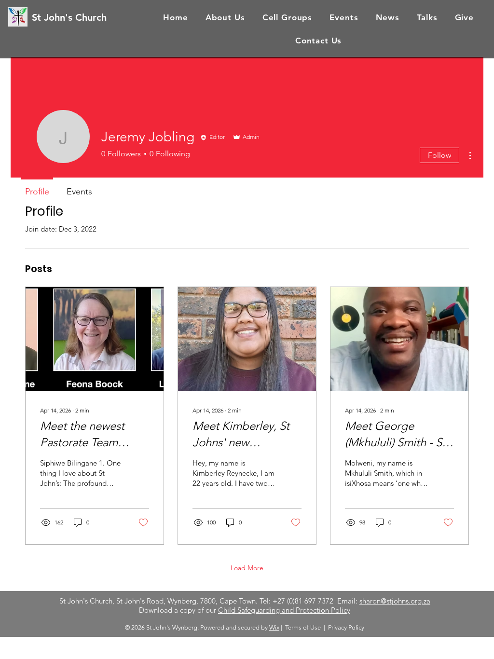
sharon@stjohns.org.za (394, 600)
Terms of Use (303, 627)
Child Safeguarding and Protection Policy (284, 610)
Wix (274, 627)
